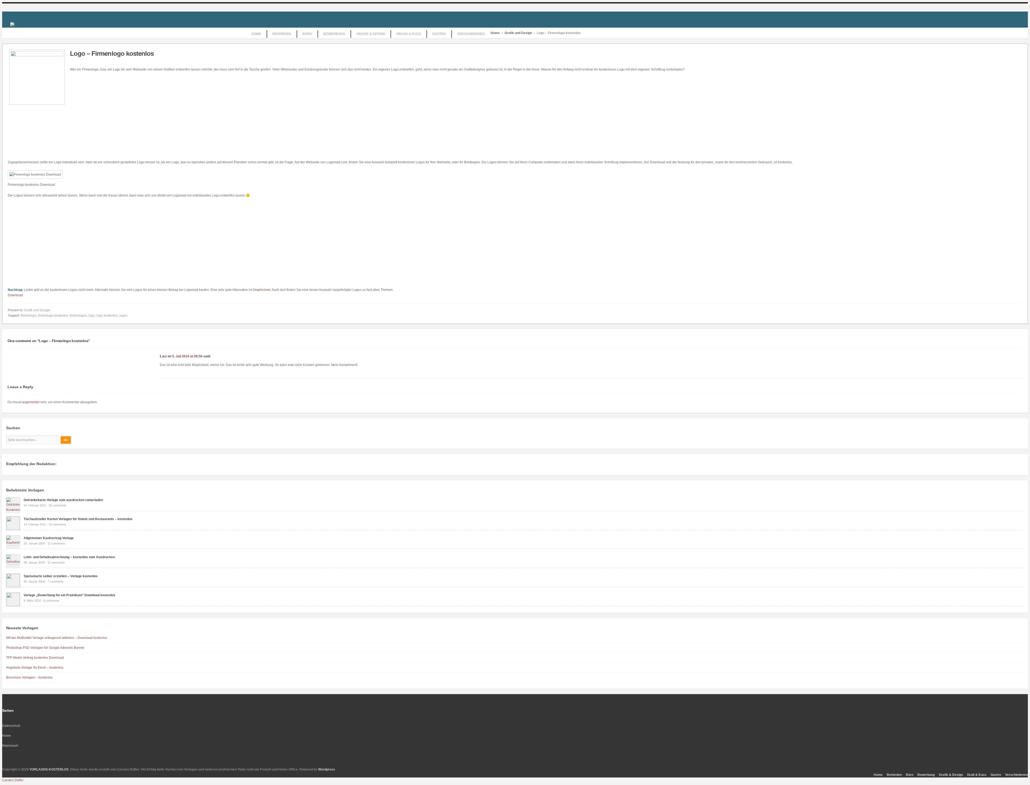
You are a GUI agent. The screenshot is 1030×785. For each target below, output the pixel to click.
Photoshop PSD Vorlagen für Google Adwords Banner (45, 648)
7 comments (55, 581)
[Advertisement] (115, 115)
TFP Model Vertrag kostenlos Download (35, 658)
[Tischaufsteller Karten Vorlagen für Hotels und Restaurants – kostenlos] (13, 529)
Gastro (996, 775)
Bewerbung (926, 775)
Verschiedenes (1016, 775)
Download (15, 295)
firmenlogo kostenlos (53, 315)
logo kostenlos (107, 315)
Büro (909, 775)
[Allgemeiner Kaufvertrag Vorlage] (13, 543)
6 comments (51, 600)
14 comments (57, 524)
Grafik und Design (518, 33)
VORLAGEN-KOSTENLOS (49, 769)
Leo (163, 356)
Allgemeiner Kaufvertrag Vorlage (49, 538)
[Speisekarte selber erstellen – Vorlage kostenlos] (13, 586)
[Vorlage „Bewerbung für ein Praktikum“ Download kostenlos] (13, 605)
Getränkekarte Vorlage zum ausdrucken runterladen (63, 500)
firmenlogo (28, 315)
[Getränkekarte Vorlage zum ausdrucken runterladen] (13, 510)
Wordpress (326, 769)
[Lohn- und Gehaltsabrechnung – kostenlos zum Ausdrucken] (13, 562)
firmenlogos (78, 315)
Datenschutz (11, 726)
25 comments (57, 505)
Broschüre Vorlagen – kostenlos (29, 677)
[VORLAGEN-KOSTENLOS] (12, 24)
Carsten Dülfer (12, 780)
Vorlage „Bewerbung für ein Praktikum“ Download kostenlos (69, 595)
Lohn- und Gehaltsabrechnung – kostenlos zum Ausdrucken (69, 557)
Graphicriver (261, 290)
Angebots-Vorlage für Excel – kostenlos (34, 667)
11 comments (56, 543)
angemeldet (30, 402)
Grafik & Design (951, 775)
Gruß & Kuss (977, 775)
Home (495, 33)
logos (123, 315)
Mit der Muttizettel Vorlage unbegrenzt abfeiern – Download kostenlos (56, 638)
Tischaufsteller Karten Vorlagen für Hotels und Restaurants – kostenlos (78, 519)
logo (92, 315)
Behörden (894, 775)
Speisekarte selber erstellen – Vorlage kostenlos (61, 576)
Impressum (10, 745)
